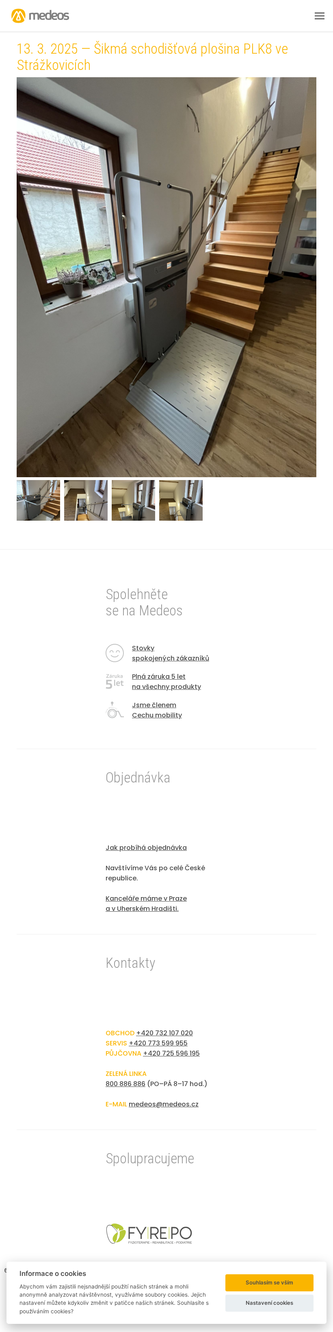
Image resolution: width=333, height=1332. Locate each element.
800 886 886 (125, 1084)
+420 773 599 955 (158, 1043)
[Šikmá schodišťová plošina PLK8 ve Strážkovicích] (166, 475)
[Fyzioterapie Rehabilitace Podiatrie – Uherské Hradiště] (149, 1241)
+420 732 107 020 (164, 1033)
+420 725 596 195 (171, 1053)
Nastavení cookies (269, 1302)
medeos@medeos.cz (164, 1104)
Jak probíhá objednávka (146, 847)
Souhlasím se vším (269, 1282)
